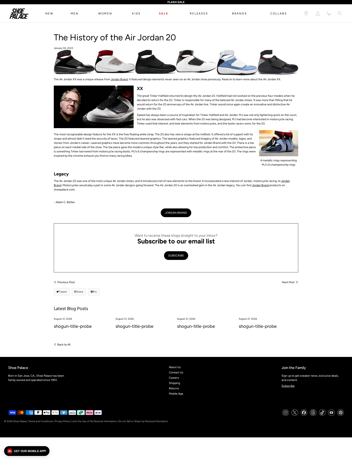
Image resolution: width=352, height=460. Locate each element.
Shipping (174, 383)
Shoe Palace (20, 421)
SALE (163, 13)
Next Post (288, 282)
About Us (175, 367)
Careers (174, 378)
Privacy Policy (62, 421)
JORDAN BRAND (176, 213)
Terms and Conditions (41, 421)
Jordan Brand (119, 79)
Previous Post (66, 282)
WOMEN (105, 13)
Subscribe (288, 386)
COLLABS (278, 13)
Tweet (63, 291)
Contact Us (176, 372)
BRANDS (239, 13)
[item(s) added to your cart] (328, 13)
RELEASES (199, 13)
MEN (75, 13)
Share (79, 291)
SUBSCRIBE (176, 255)
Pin (95, 291)
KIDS (136, 13)
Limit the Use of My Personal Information (94, 421)
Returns (174, 388)
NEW (49, 13)
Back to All (63, 344)
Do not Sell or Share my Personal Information (143, 421)
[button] (27, 451)
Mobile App (176, 393)
